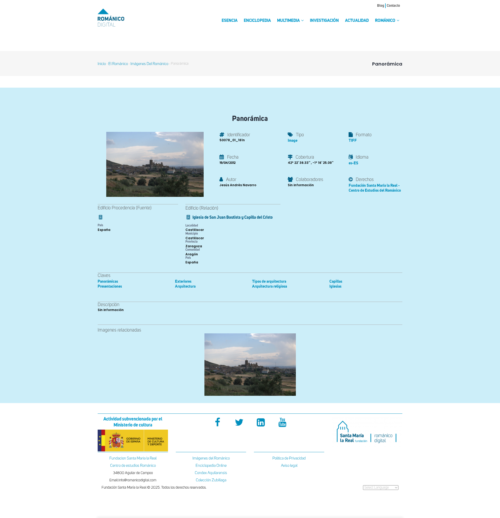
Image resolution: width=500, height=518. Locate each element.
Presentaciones (110, 286)
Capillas (335, 281)
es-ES (353, 163)
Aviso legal (289, 466)
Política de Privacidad (289, 458)
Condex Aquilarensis (211, 473)
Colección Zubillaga (211, 480)
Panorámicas (108, 281)
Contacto (393, 6)
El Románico (118, 64)
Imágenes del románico (149, 64)
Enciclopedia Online (211, 466)
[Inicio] (120, 17)
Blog (380, 6)
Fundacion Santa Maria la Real (133, 458)
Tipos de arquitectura (269, 281)
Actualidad (357, 21)
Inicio (102, 64)
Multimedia (289, 21)
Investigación (324, 21)
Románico (385, 21)
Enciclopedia (257, 21)
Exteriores (183, 281)
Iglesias (335, 286)
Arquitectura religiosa (269, 286)
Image (292, 141)
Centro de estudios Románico (133, 466)
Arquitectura (185, 286)
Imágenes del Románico (211, 458)
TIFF (353, 141)
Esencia (230, 21)
